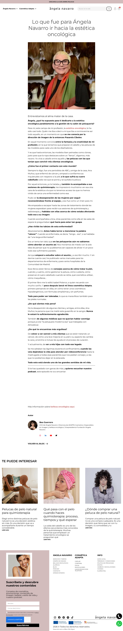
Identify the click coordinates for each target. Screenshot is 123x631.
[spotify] (68, 617)
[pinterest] (64, 617)
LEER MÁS (5, 530)
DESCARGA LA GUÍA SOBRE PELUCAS (61, 1)
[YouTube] (51, 435)
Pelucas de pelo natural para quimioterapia (19, 511)
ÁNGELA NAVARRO (62, 555)
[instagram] (55, 617)
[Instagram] (40, 435)
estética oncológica (76, 128)
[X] (56, 435)
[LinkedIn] (45, 435)
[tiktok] (72, 617)
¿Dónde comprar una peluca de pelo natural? (102, 511)
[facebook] (59, 617)
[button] (115, 8)
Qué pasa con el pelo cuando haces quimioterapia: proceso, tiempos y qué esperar (61, 514)
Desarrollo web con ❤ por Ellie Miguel (64, 629)
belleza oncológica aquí (62, 407)
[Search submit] (109, 9)
